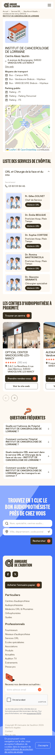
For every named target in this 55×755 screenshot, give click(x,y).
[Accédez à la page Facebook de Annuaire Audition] (8, 574)
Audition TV (11, 658)
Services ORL (12, 638)
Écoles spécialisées (14, 642)
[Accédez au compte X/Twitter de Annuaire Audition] (15, 574)
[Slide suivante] (14, 398)
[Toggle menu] (49, 5)
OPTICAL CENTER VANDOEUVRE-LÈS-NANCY (17, 355)
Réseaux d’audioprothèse (17, 634)
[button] (27, 125)
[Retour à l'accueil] (23, 563)
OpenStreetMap (28, 149)
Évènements (11, 662)
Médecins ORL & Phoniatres (19, 609)
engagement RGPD (34, 713)
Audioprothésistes (14, 605)
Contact (9, 731)
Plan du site (10, 735)
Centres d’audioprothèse (17, 601)
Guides (8, 617)
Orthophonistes (13, 613)
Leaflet (12, 149)
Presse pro (10, 666)
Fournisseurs (11, 630)
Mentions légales (12, 727)
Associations (11, 646)
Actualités (10, 654)
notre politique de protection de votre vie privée (19, 750)
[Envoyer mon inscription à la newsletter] (39, 689)
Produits (9, 650)
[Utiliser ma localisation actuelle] (49, 532)
